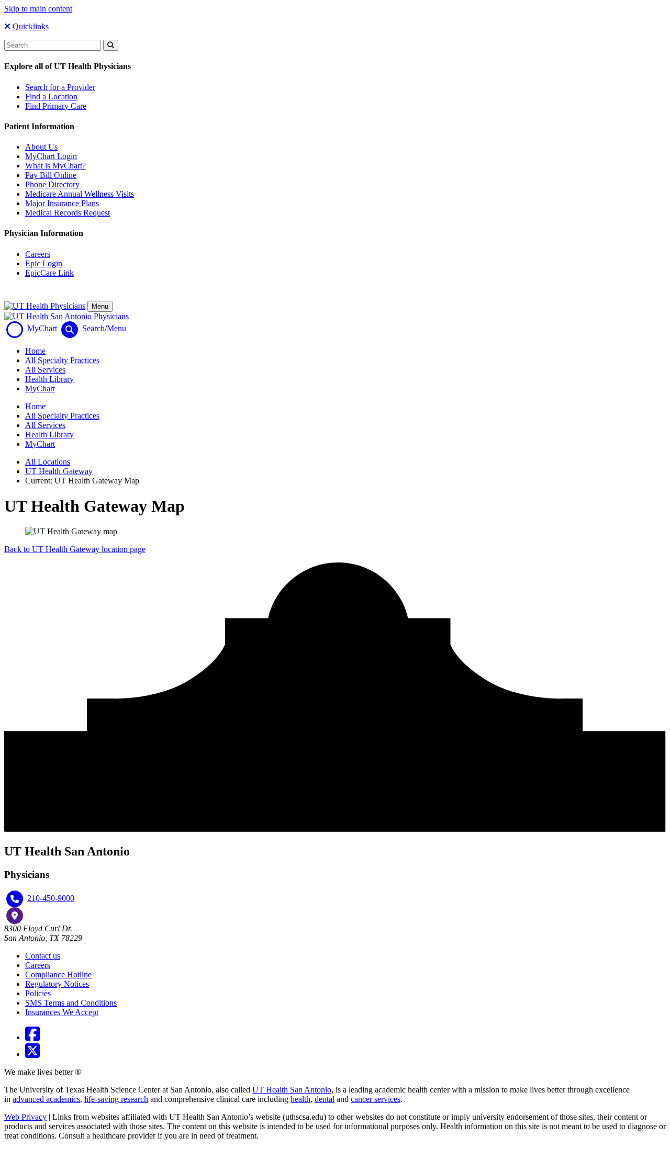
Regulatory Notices (57, 983)
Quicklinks (29, 26)
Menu (100, 306)
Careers (37, 254)
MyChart (40, 388)
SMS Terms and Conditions (71, 1002)
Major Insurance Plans (62, 203)
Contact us (42, 955)
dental (324, 1099)
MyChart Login (51, 156)
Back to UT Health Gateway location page (75, 549)
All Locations (47, 461)
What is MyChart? (55, 165)
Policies (38, 993)
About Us (41, 146)
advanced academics (46, 1099)
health (300, 1099)
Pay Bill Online (50, 175)
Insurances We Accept (61, 1012)
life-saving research (116, 1099)
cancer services (375, 1099)
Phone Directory (52, 184)
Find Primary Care (55, 106)
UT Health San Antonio (291, 1089)
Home (35, 350)
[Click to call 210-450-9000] (14, 899)
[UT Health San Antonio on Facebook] (32, 1037)
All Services (45, 369)
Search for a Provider (60, 87)
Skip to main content (38, 8)
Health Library (49, 379)
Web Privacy (25, 1116)
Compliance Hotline (58, 974)
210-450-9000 (50, 897)
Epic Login (43, 263)
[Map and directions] (14, 915)
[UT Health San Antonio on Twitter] (32, 1054)
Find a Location (51, 96)
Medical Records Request (67, 212)
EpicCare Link (49, 272)
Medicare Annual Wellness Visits (79, 193)
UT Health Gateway (59, 471)
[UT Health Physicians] (44, 305)
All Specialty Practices (62, 360)
